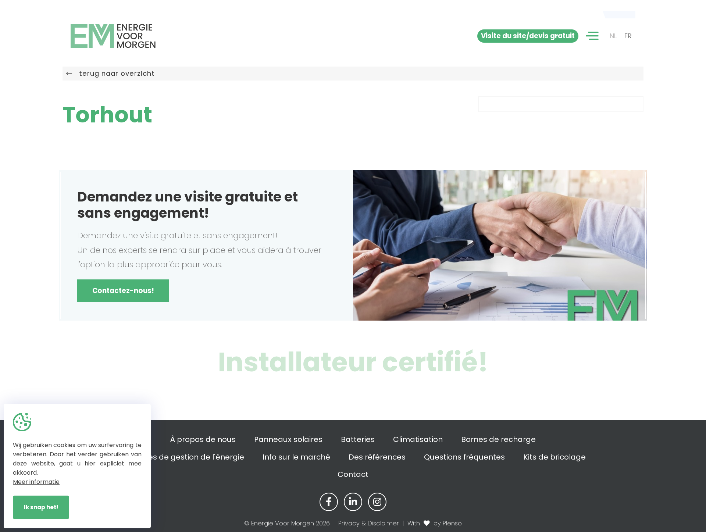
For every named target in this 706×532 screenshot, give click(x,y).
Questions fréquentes (464, 457)
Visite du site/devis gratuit (528, 35)
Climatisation (418, 439)
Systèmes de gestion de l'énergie (182, 457)
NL (613, 35)
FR (628, 35)
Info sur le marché (296, 457)
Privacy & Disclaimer (368, 523)
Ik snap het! (41, 507)
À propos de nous (203, 439)
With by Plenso (434, 523)
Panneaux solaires (288, 439)
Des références (377, 457)
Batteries (358, 439)
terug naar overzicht (113, 73)
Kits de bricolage (554, 457)
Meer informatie (36, 482)
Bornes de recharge (498, 439)
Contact (353, 474)
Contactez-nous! (123, 290)
